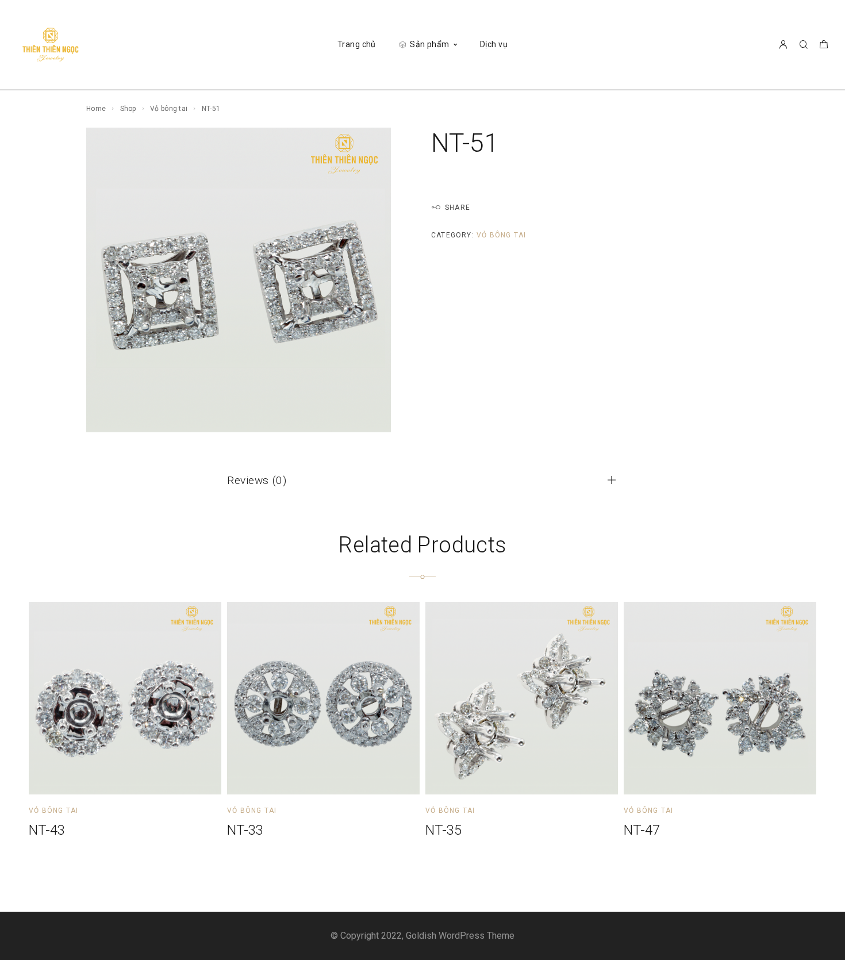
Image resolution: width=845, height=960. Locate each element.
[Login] (783, 45)
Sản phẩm (429, 44)
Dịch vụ (494, 44)
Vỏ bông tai (168, 109)
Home (96, 109)
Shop (128, 109)
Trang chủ (356, 44)
